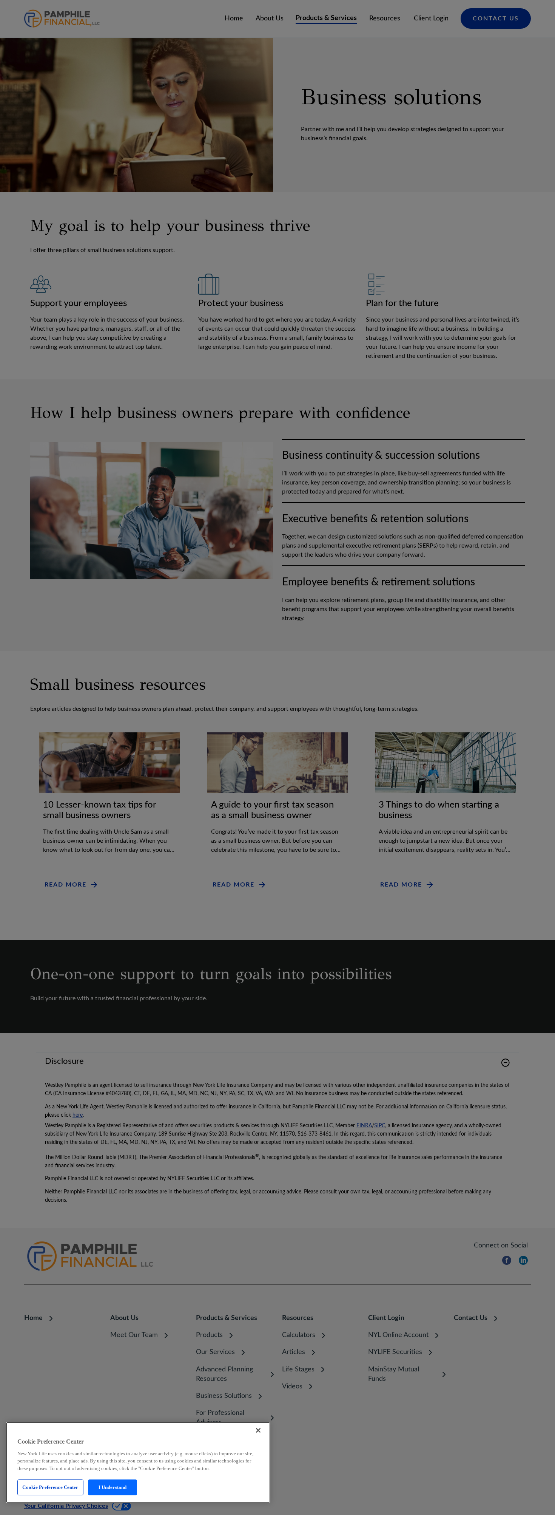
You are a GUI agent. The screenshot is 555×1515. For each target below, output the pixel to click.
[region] (138, 1462)
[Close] (258, 1430)
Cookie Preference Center (50, 1487)
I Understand (113, 1487)
